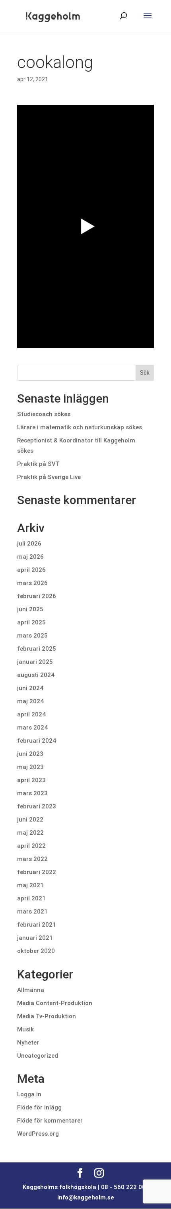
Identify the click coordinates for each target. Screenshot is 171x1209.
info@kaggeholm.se (85, 1197)
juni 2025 (30, 609)
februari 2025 (36, 648)
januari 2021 (35, 937)
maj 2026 (30, 556)
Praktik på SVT (38, 464)
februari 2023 (36, 806)
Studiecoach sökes (43, 414)
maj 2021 (30, 885)
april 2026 (31, 569)
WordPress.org (38, 1133)
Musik (25, 1029)
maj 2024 (30, 701)
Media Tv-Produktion (46, 1016)
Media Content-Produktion (54, 1003)
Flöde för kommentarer (50, 1120)
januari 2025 (35, 661)
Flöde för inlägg (39, 1107)
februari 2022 (36, 872)
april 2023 (31, 780)
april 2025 (31, 622)
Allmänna (30, 990)
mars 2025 (32, 635)
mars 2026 (32, 583)
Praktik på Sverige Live (49, 477)
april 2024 (31, 714)
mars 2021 (32, 911)
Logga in (29, 1094)
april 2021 (31, 898)
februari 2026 (36, 596)
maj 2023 (30, 767)
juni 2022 (30, 819)
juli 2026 (29, 543)
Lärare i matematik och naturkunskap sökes (80, 427)
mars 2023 (32, 793)
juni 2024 (30, 688)
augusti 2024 (35, 675)
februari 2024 (36, 740)
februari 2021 (36, 924)
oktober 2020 (36, 951)
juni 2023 (30, 753)
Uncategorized (37, 1055)
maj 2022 (30, 832)
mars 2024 (32, 727)
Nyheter (28, 1042)
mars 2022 (32, 859)
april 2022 (31, 845)
